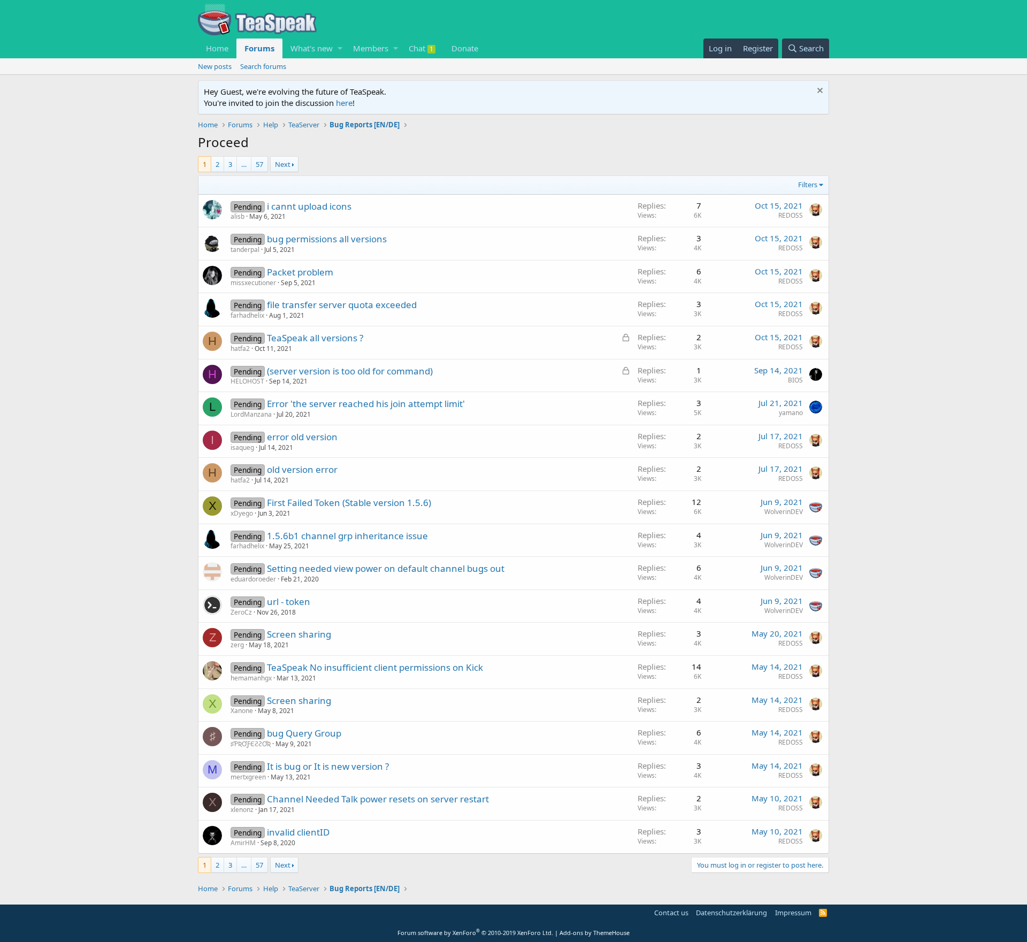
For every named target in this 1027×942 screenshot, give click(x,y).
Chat (421, 48)
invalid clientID (298, 832)
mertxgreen (248, 777)
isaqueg (242, 447)
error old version (302, 437)
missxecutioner (253, 282)
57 (259, 164)
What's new (311, 48)
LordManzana (251, 414)
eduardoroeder (253, 579)
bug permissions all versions (327, 239)
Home (217, 48)
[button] (340, 48)
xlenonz (242, 809)
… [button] (244, 164)
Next (282, 164)
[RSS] (823, 912)
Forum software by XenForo (475, 933)
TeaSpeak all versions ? (315, 338)
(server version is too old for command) (350, 371)
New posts (215, 66)
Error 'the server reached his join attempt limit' (366, 403)
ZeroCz (241, 612)
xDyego (242, 513)
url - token (288, 601)
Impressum (793, 912)
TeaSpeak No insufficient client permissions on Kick (375, 667)
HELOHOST (247, 381)
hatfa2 (240, 348)
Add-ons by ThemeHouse (595, 933)
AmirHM (243, 842)
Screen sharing (299, 634)
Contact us (671, 912)
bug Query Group (304, 733)
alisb (237, 216)
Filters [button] (807, 184)
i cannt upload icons (309, 206)
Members (370, 48)
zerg (237, 644)
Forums (259, 48)
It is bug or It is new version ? (328, 766)
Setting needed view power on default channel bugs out (385, 568)
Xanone (242, 710)
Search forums (263, 66)
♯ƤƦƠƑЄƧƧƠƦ (251, 743)
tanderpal (245, 249)
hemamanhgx (251, 678)
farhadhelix (247, 315)
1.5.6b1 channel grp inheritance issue (347, 536)
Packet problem (300, 272)
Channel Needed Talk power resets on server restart (378, 799)
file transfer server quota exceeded (342, 304)
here (344, 102)
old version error (302, 469)
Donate (464, 48)
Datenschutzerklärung (731, 912)
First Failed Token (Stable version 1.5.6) (349, 502)
